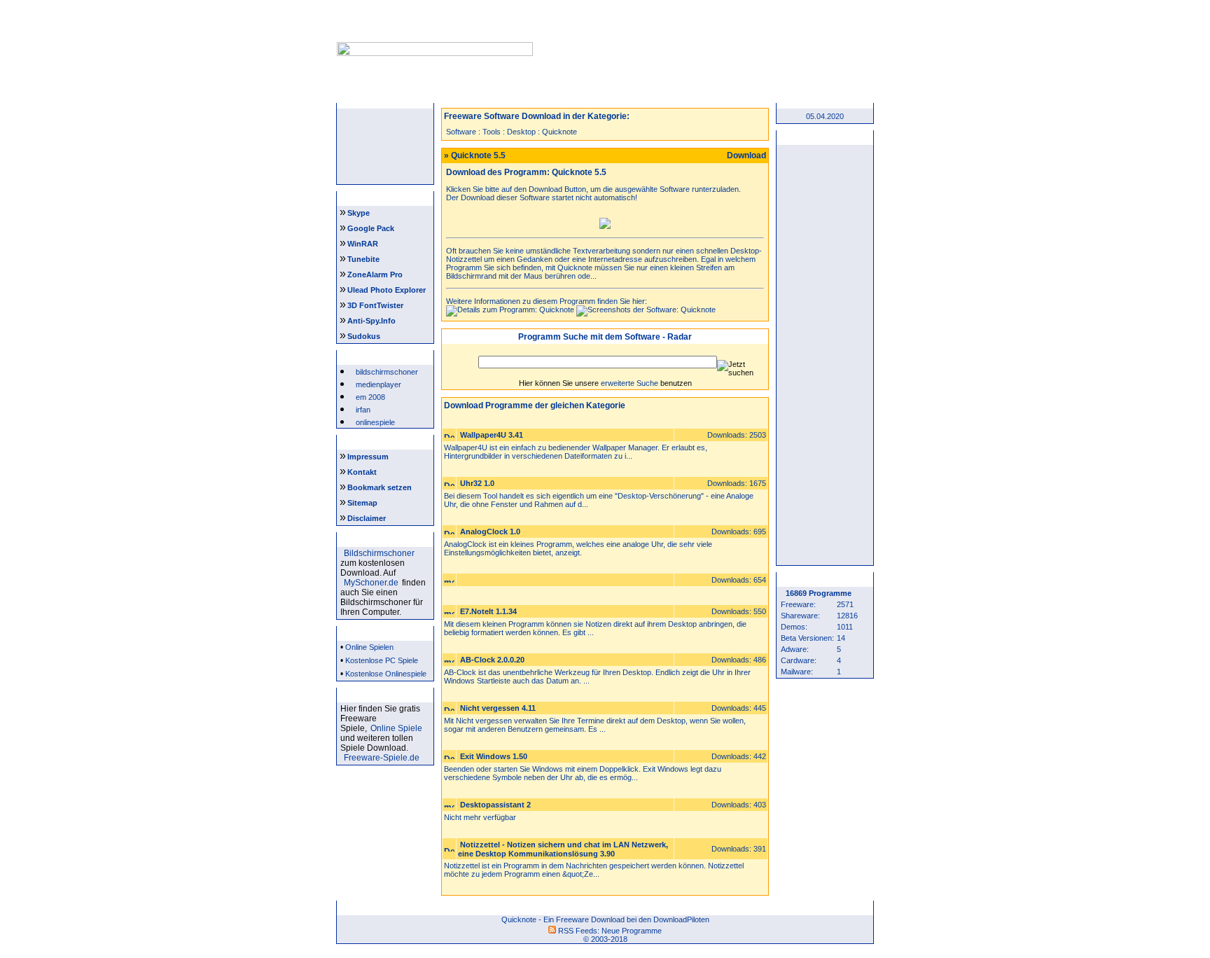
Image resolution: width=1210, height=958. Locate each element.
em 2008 (370, 397)
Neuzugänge (473, 94)
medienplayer (378, 384)
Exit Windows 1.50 (493, 756)
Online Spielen (369, 647)
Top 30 (736, 94)
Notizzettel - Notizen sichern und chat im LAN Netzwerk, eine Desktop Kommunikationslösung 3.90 (563, 849)
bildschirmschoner (387, 372)
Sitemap (362, 503)
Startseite (386, 94)
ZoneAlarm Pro (375, 274)
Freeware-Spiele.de (381, 758)
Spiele (561, 94)
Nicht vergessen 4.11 (498, 708)
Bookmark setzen (379, 487)
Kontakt (362, 472)
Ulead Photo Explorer (386, 290)
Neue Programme (631, 930)
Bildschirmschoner (379, 553)
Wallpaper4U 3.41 (491, 435)
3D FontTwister (375, 305)
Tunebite (363, 259)
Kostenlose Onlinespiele (385, 673)
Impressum (368, 456)
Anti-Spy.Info (371, 321)
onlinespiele (375, 422)
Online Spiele (396, 728)
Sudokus (363, 336)
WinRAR (362, 244)
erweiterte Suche (629, 383)
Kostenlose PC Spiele (381, 660)
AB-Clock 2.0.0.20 (492, 659)
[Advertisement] (701, 34)
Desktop (521, 131)
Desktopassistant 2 (495, 804)
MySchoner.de (371, 583)
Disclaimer (366, 518)
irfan (363, 409)
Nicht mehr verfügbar (480, 817)
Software (461, 131)
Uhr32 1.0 (477, 483)
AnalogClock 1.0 (490, 531)
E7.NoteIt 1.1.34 (488, 611)
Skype (358, 213)
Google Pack (370, 228)
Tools (491, 131)
